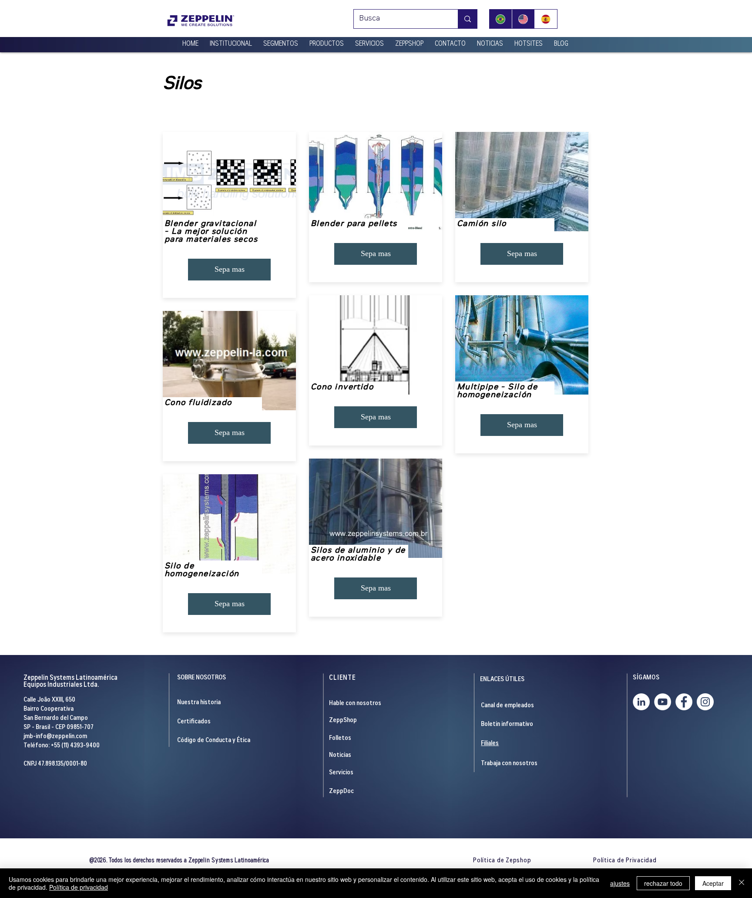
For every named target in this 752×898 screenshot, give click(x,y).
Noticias (340, 755)
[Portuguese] (501, 19)
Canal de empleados (507, 705)
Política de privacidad (78, 887)
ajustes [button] (620, 883)
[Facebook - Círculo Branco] (683, 701)
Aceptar (713, 883)
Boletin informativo (507, 724)
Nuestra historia (199, 702)
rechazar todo (663, 883)
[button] (231, 40)
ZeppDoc (341, 791)
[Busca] (467, 19)
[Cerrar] (741, 883)
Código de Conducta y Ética (213, 740)
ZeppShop (343, 720)
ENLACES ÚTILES (502, 679)
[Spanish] (545, 19)
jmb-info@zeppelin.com (55, 736)
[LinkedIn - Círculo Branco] (641, 701)
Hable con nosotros (355, 703)
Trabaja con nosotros (509, 763)
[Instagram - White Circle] (705, 701)
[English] (523, 19)
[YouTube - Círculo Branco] (662, 701)
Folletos (340, 738)
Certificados (194, 722)
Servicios (341, 773)
